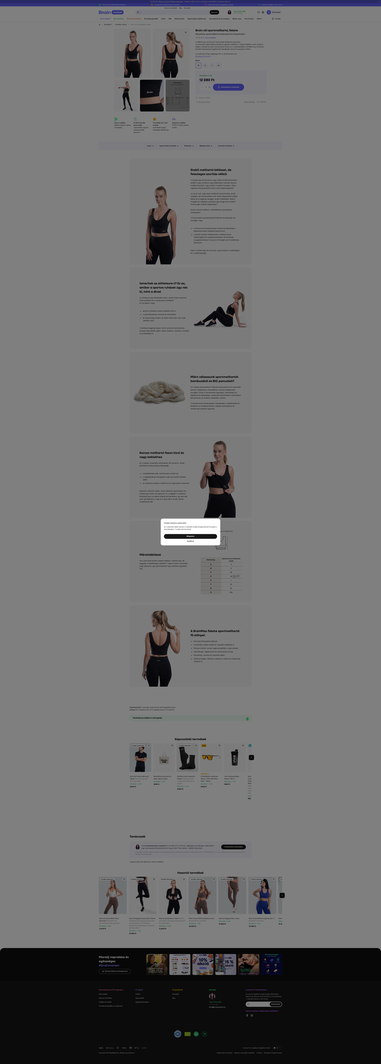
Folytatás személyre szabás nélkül (175, 523)
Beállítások (190, 541)
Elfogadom (190, 536)
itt (190, 529)
